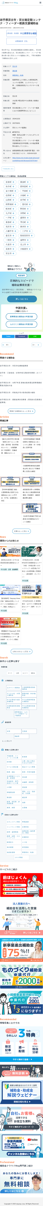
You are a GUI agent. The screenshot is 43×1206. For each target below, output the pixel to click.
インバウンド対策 (13, 827)
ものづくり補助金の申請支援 (21, 324)
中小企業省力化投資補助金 (13, 700)
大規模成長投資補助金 (13, 706)
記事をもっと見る (20, 531)
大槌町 (23, 195)
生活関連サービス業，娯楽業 (13, 777)
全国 (8, 731)
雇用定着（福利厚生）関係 (28, 832)
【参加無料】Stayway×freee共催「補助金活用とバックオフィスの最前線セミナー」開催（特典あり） (10, 602)
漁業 (23, 802)
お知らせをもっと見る (20, 651)
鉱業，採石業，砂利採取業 (13, 802)
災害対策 (25, 827)
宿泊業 (24, 777)
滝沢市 (9, 227)
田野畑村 (10, 204)
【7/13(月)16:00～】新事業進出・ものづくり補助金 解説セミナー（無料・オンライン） (31, 605)
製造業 (9, 797)
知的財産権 (11, 852)
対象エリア (7, 66)
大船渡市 (24, 249)
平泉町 (25, 191)
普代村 (25, 204)
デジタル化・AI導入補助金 (13, 694)
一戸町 (9, 218)
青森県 (17, 736)
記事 (17, 673)
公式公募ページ (7, 159)
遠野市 (23, 240)
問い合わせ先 (7, 152)
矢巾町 (9, 186)
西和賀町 (24, 186)
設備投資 (25, 837)
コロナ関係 (19, 857)
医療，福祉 (11, 772)
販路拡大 (10, 842)
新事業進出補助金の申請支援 (21, 316)
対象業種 (6, 71)
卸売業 (9, 762)
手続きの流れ (7, 133)
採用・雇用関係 (12, 832)
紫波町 (23, 182)
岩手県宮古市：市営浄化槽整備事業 (14, 366)
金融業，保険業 (28, 782)
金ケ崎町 (10, 191)
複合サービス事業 (28, 767)
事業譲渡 (25, 822)
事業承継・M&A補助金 (29, 694)
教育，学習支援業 (28, 772)
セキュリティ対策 (13, 822)
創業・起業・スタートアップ (13, 837)
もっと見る (6, 741)
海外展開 (10, 847)
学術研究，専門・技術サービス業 (13, 782)
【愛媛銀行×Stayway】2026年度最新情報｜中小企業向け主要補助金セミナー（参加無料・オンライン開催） (10, 635)
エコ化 (24, 842)
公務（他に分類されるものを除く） (28, 762)
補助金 (33, 673)
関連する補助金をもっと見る (20, 411)
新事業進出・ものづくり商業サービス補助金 (21, 713)
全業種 (24, 807)
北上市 (23, 244)
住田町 (9, 195)
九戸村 (9, 213)
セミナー (25, 673)
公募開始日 (7, 119)
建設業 (24, 797)
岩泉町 (9, 182)
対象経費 (6, 80)
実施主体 (6, 96)
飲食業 (24, 757)
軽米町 (9, 209)
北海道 (24, 731)
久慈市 (9, 244)
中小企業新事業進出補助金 (28, 700)
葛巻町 (9, 222)
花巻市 (9, 249)
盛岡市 (23, 218)
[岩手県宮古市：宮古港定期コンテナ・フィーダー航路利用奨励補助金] (36, 345)
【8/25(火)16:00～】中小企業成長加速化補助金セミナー (9, 562)
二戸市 (25, 231)
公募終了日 (7, 123)
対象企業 (6, 100)
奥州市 (23, 227)
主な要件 (6, 127)
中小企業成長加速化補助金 (28, 706)
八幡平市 (10, 231)
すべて (10, 673)
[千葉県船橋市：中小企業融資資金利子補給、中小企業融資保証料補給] (6, 345)
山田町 (9, 200)
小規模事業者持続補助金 (28, 688)
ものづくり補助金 (13, 687)
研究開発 (25, 847)
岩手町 (23, 200)
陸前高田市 (25, 236)
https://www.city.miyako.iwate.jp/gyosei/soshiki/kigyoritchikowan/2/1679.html (25, 159)
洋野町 (23, 213)
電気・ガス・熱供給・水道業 (28, 792)
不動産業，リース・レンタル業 (12, 757)
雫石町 (23, 222)
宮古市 (14, 66)
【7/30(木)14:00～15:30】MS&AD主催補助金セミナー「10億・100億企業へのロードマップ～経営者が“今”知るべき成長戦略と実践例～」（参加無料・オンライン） (32, 568)
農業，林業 (11, 807)
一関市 (9, 240)
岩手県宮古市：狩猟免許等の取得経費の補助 (17, 392)
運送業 (14, 71)
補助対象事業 (7, 109)
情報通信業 (11, 792)
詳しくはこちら (22, 299)
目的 (4, 75)
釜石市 (9, 236)
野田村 (23, 209)
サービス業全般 (12, 767)
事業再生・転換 (17, 75)
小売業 (9, 787)
